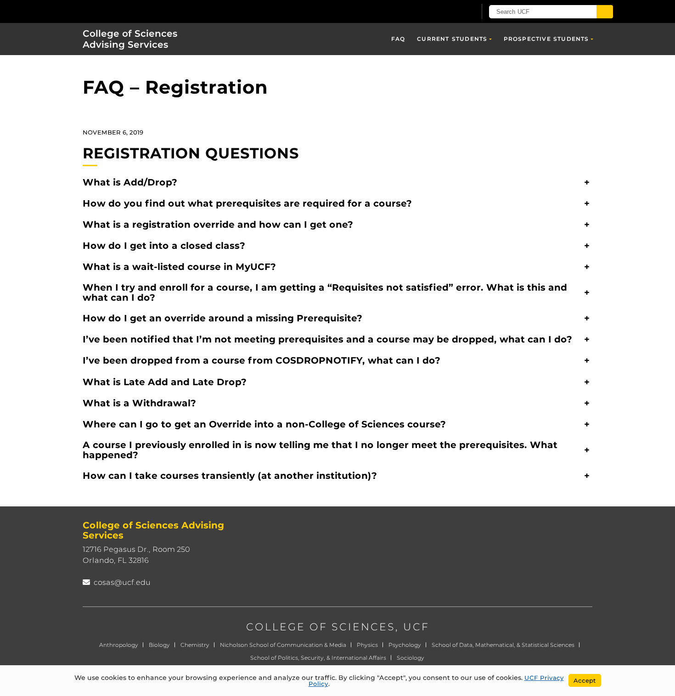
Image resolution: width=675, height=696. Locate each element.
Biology (159, 644)
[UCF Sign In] (446, 12)
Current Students (452, 38)
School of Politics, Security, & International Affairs (318, 657)
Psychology (404, 644)
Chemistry (194, 644)
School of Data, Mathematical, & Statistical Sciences (503, 644)
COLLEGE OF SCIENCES (320, 627)
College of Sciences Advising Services (130, 39)
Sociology (410, 657)
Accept (585, 680)
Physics (367, 644)
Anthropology (118, 644)
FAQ (398, 38)
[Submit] (604, 11)
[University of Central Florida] (136, 11)
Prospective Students (546, 38)
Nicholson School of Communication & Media (283, 644)
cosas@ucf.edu (122, 582)
